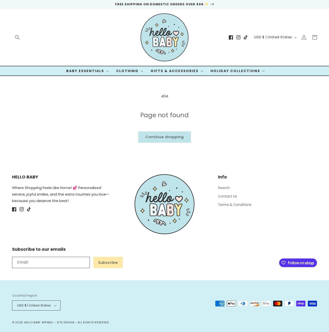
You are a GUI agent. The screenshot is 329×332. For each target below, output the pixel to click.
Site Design (65, 322)
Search (224, 187)
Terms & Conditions (234, 204)
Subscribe (108, 262)
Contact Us (227, 196)
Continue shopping (164, 136)
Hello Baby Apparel (38, 322)
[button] (17, 37)
